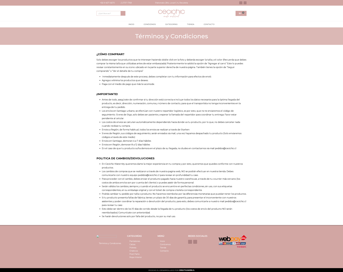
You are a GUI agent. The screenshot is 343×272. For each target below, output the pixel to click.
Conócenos (150, 24)
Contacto (209, 24)
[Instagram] (245, 2)
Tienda (190, 24)
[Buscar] (123, 13)
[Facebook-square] (240, 2)
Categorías (171, 24)
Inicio (131, 24)
